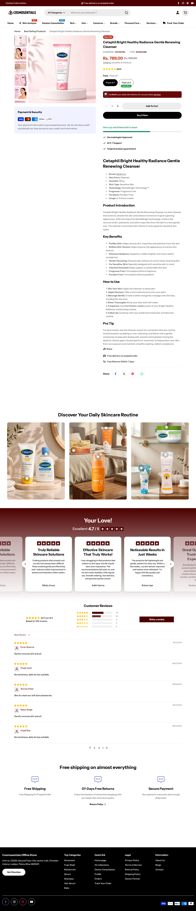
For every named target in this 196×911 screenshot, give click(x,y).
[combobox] (87, 12)
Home (17, 31)
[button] (110, 69)
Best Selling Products (35, 31)
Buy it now (142, 115)
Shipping (107, 62)
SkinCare (141, 52)
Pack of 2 (126, 83)
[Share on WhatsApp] (141, 373)
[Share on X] (124, 373)
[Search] (126, 12)
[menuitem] (10, 23)
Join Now (157, 94)
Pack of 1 (110, 82)
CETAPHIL (120, 52)
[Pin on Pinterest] (132, 373)
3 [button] (99, 748)
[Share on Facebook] (115, 373)
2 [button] (94, 748)
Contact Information (16, 3)
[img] (20, 643)
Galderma (121, 174)
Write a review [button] (156, 619)
